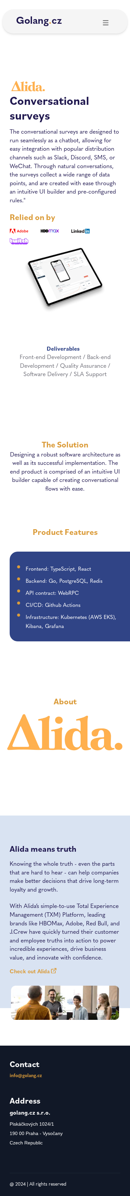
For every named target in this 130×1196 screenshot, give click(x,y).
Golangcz (39, 21)
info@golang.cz (26, 1075)
